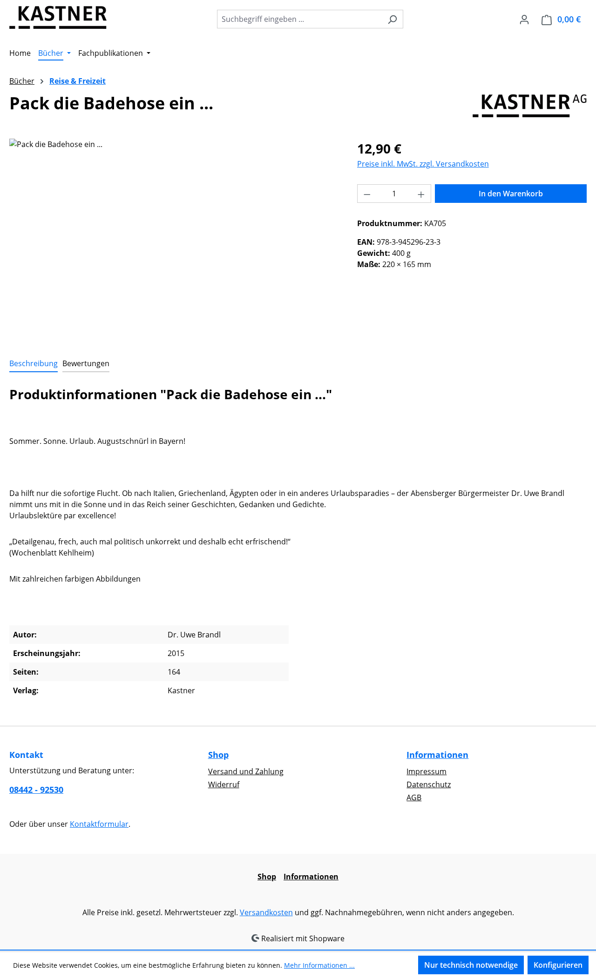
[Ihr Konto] (524, 19)
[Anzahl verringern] (367, 193)
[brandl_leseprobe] (173, 239)
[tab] (33, 363)
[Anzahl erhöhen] (421, 193)
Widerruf (223, 784)
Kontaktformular (99, 824)
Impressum (426, 771)
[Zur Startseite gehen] (58, 17)
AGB (413, 797)
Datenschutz (428, 784)
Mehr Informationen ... (319, 965)
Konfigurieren (558, 965)
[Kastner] (530, 105)
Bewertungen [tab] (85, 363)
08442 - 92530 (36, 789)
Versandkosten (266, 912)
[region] (174, 239)
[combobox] (299, 19)
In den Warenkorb (511, 193)
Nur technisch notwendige (471, 965)
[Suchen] (392, 19)
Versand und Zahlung (246, 771)
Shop (218, 754)
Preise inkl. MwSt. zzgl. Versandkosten (423, 164)
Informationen (437, 754)
